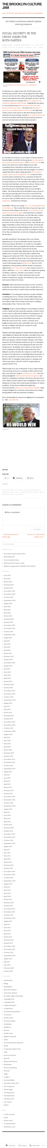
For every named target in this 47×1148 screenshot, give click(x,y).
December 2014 (9, 871)
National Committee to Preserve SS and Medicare (22, 85)
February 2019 (9, 716)
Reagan (42, 492)
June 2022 (7, 606)
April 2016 (7, 821)
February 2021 (9, 656)
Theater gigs (8, 1089)
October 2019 (8, 697)
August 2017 (8, 772)
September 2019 (10, 700)
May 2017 (7, 781)
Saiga (6, 1074)
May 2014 (7, 893)
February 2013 (9, 940)
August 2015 (8, 846)
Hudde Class (8, 1033)
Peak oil (6, 1058)
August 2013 (8, 921)
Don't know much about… (12, 1011)
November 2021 (9, 628)
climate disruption (10, 1005)
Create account (9, 1114)
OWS (5, 1052)
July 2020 (7, 669)
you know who (14, 400)
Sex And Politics (9, 1080)
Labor (42, 45)
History (6, 1030)
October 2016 (8, 803)
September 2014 (10, 881)
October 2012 (8, 952)
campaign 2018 (9, 1002)
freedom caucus (14, 492)
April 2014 (7, 896)
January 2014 (8, 906)
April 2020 (7, 678)
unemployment (28, 47)
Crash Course (19, 270)
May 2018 (7, 744)
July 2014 (7, 887)
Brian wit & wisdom (10, 993)
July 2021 (7, 641)
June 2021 (7, 644)
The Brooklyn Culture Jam (22, 5)
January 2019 (8, 719)
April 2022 (7, 613)
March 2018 (8, 750)
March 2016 (8, 825)
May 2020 (7, 675)
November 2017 (9, 762)
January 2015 (8, 868)
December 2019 (9, 691)
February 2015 (9, 865)
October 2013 (8, 915)
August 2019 (8, 703)
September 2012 (9, 955)
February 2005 (9, 968)
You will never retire (29, 373)
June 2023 (7, 575)
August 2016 (8, 809)
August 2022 (8, 603)
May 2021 (7, 647)
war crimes (8, 1102)
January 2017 (8, 793)
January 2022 (8, 622)
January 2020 (8, 687)
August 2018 (8, 734)
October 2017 (8, 765)
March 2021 (8, 653)
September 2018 (10, 731)
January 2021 (8, 659)
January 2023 (8, 588)
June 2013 (7, 927)
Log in (6, 1117)
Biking (6, 983)
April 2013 (7, 934)
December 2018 (9, 722)
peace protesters (10, 1055)
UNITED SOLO (9, 1099)
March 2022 (8, 616)
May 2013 (7, 930)
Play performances (10, 1061)
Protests (7, 1071)
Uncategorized (19, 47)
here (12, 268)
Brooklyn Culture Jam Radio (13, 996)
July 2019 (7, 706)
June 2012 (7, 965)
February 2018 (9, 753)
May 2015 (7, 856)
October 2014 (8, 878)
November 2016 (9, 800)
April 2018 (7, 747)
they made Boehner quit (36, 115)
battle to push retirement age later (27, 376)
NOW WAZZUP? (9, 557)
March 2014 (8, 899)
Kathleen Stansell (10, 1036)
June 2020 (7, 672)
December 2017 (9, 759)
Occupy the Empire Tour (12, 1049)
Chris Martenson (21, 268)
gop (21, 492)
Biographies (8, 987)
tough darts (6, 201)
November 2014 (9, 874)
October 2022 (8, 597)
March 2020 (8, 681)
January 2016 (8, 831)
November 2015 (9, 837)
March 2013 (8, 937)
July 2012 (7, 962)
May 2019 (7, 709)
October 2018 (8, 728)
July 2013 (7, 924)
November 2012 (9, 949)
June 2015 (7, 853)
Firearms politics (10, 1021)
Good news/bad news (11, 560)
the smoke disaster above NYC (15, 554)
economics (37, 45)
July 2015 (7, 850)
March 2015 (8, 862)
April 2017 (7, 784)
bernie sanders (10, 490)
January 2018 (8, 756)
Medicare (36, 492)
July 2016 (7, 812)
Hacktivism (8, 1024)
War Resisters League (8, 494)
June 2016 (7, 815)
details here (26, 263)
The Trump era (9, 1086)
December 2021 (9, 625)
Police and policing (10, 1068)
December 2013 (9, 909)
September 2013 (9, 918)
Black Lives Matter (10, 990)
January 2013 (8, 943)
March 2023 (8, 582)
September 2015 (9, 843)
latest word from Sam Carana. (14, 563)
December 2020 (9, 663)
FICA (8, 492)
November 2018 (9, 725)
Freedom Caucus (34, 162)
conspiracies (8, 1008)
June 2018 (7, 740)
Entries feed (8, 1120)
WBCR (6, 1105)
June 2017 (7, 778)
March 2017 (8, 787)
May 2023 (7, 578)
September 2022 (10, 600)
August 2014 (8, 884)
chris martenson (18, 490)
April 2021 (7, 650)
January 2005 (8, 971)
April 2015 (7, 859)
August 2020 (8, 666)
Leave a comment (38, 47)
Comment (36, 529)
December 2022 (9, 591)
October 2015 (8, 840)
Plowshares (8, 1064)
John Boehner (29, 492)
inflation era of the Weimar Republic (27, 388)
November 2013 (9, 912)
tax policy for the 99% (8, 47)
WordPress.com (9, 1127)
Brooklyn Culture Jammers (23, 45)
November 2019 (9, 694)
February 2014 (9, 903)
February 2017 (9, 790)
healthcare (7, 1027)
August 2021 (8, 638)
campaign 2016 (9, 999)
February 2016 (9, 828)
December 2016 (9, 796)
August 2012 (8, 959)
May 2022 (7, 610)
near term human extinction (13, 1043)
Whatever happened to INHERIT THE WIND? (20, 566)
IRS (24, 492)
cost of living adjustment (30, 490)
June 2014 (7, 890)
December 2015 (9, 834)
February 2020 (9, 684)
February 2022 (9, 619)
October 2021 (8, 631)
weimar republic (19, 494)
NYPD (6, 1046)
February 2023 (9, 585)
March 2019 (8, 712)
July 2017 (7, 775)
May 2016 (7, 818)
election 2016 (8, 1018)
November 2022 (9, 594)
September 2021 (9, 635)
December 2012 (9, 946)
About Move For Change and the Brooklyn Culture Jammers (22, 13)
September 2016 (10, 806)
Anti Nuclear (8, 980)
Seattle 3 (7, 1077)
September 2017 (10, 769)
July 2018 (7, 737)
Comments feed (9, 1123)
